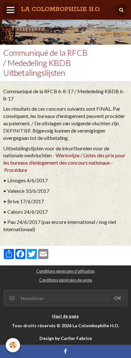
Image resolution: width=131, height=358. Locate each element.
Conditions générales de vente (65, 280)
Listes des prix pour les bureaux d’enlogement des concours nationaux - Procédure (64, 162)
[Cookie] (13, 345)
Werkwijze (67, 155)
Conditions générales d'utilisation (65, 271)
